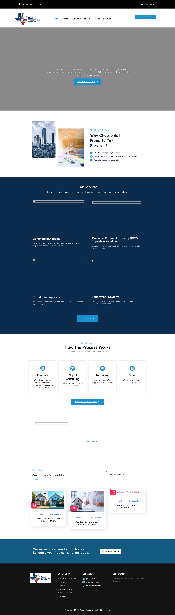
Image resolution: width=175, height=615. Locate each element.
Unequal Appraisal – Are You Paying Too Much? (48, 520)
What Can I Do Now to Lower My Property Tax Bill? (87, 523)
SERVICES (64, 19)
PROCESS (88, 19)
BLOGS (97, 19)
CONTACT (107, 19)
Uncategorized (56, 514)
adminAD (40, 514)
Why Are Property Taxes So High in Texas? (127, 506)
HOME (55, 19)
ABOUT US (77, 19)
